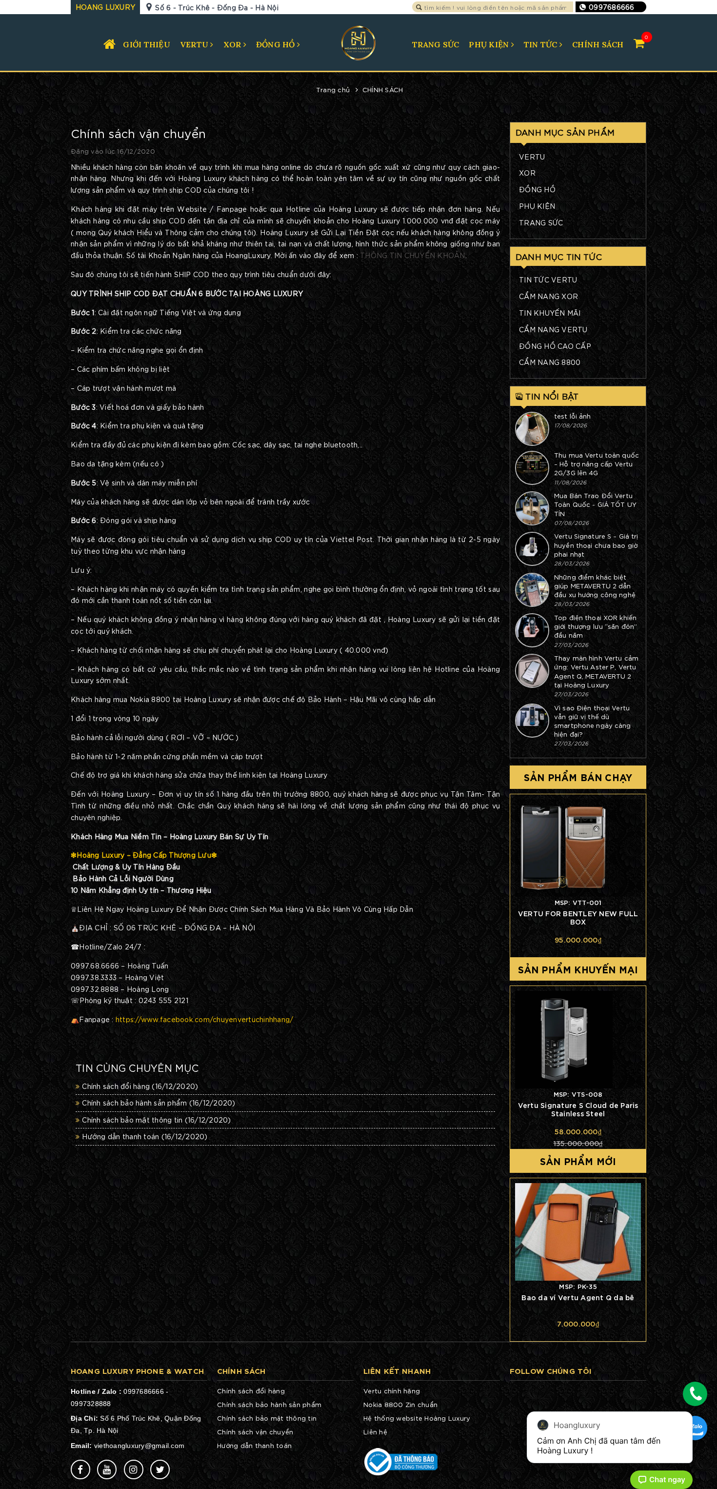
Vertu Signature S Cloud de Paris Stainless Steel (578, 1109)
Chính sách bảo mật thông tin (156, 1119)
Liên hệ (375, 1432)
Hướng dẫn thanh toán (144, 1136)
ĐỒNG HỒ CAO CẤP (555, 346)
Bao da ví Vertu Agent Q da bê (577, 1297)
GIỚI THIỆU (146, 44)
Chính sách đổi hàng (140, 1086)
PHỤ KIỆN (490, 44)
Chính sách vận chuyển (255, 1432)
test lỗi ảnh (572, 416)
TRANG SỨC (435, 44)
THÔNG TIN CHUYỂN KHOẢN (412, 255)
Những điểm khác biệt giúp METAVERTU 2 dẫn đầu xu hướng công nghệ (595, 586)
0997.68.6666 (95, 965)
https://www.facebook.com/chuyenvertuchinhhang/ (205, 1019)
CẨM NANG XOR (548, 296)
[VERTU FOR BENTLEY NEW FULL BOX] (578, 848)
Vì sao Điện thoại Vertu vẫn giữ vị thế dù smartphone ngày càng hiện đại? (592, 721)
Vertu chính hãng (391, 1391)
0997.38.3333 (94, 977)
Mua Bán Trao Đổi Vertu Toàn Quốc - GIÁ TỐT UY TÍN (595, 504)
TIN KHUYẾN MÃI (550, 312)
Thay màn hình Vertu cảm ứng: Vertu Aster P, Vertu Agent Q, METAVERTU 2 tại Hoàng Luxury (596, 671)
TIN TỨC (541, 44)
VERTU (195, 44)
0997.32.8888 (95, 989)
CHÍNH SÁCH (598, 44)
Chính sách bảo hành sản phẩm (158, 1102)
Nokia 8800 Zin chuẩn (400, 1404)
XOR (233, 44)
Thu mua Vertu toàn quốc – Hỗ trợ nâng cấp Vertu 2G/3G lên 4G (596, 464)
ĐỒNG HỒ (276, 44)
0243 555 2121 (163, 1000)
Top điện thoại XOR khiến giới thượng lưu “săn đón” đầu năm (595, 626)
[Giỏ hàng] (639, 43)
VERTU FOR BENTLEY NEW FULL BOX (578, 917)
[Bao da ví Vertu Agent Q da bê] (578, 1232)
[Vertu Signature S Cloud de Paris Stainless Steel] (578, 1039)
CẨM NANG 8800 (549, 362)
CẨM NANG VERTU (553, 329)
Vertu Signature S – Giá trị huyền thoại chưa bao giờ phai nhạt (596, 545)
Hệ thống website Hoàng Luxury (416, 1418)
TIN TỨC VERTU (548, 279)
